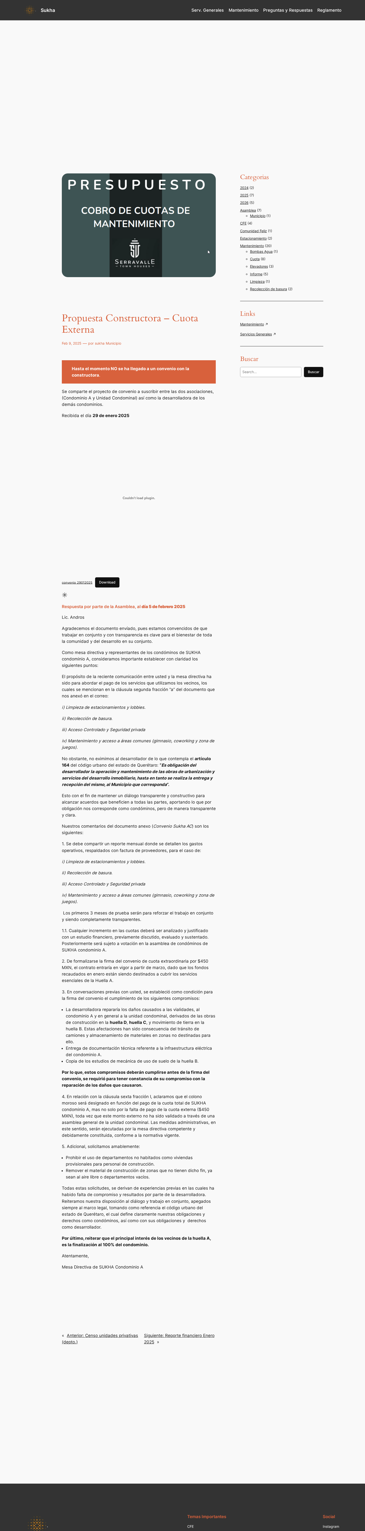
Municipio (113, 343)
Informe (256, 274)
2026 (244, 202)
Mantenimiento (252, 246)
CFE (243, 223)
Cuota (255, 259)
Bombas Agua (261, 251)
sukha (100, 343)
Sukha (48, 10)
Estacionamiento (253, 238)
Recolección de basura (268, 289)
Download (107, 582)
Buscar (313, 372)
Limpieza (257, 281)
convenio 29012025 (77, 582)
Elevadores (259, 266)
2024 (244, 188)
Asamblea (248, 210)
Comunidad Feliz (253, 231)
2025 (244, 195)
